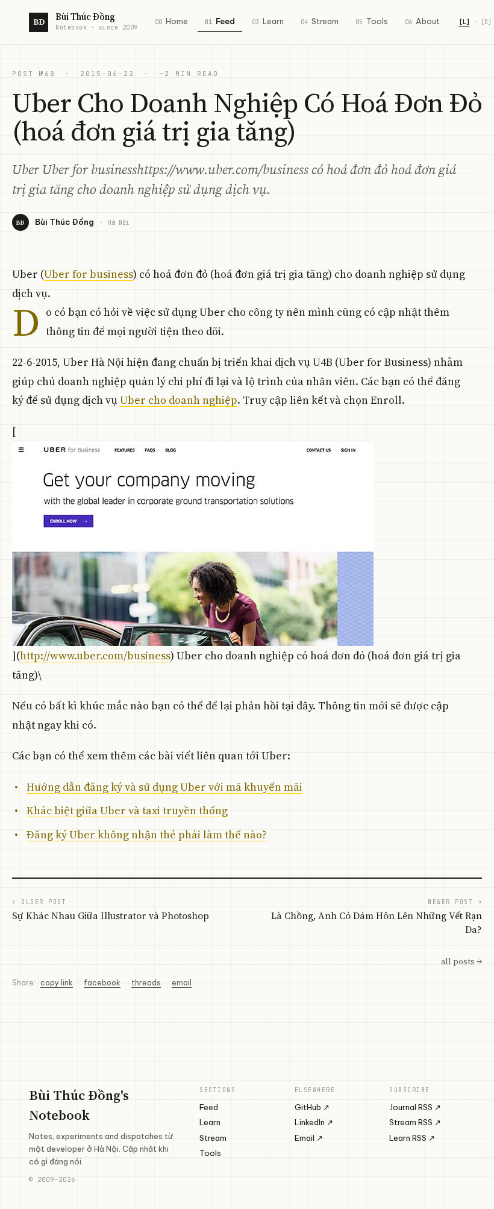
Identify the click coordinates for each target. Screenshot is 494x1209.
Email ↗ (309, 1138)
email (182, 982)
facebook (102, 982)
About (422, 21)
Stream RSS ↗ (415, 1122)
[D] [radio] (486, 22)
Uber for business (88, 273)
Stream (320, 21)
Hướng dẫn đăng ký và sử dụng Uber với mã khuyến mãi (164, 786)
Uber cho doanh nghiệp (178, 399)
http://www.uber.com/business (95, 655)
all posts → (461, 961)
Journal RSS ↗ (415, 1107)
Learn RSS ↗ (412, 1138)
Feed (220, 21)
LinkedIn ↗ (314, 1122)
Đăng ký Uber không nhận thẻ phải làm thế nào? (147, 834)
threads (146, 982)
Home (171, 21)
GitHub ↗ (312, 1107)
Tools (371, 21)
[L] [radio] (464, 22)
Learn (268, 21)
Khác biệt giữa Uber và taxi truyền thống (127, 810)
